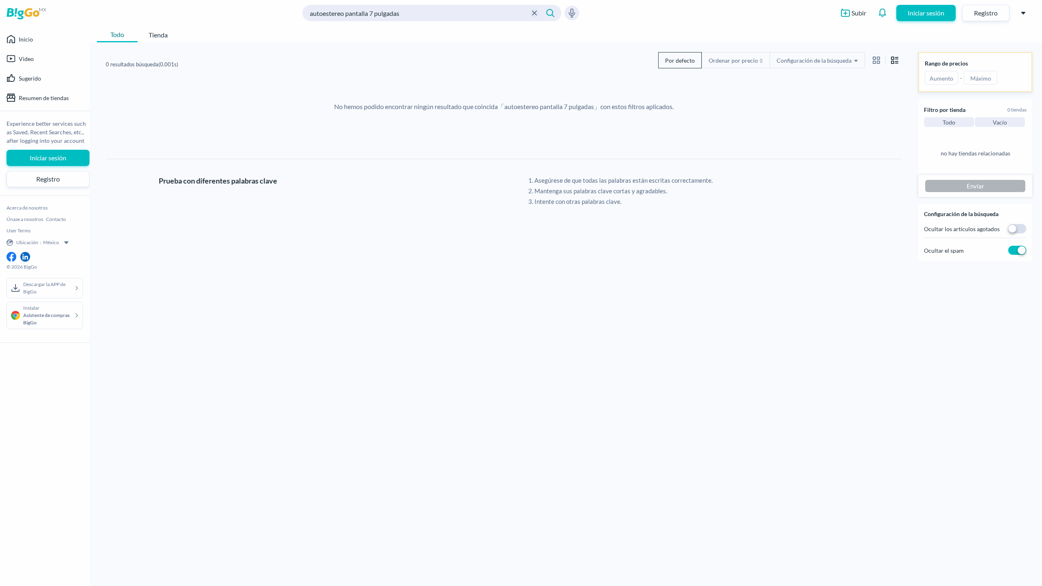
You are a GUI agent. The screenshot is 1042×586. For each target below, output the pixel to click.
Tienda (158, 35)
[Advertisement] (403, 271)
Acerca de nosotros (27, 208)
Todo (117, 34)
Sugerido (30, 78)
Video (26, 58)
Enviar (975, 186)
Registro (986, 13)
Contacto (56, 219)
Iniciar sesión (926, 13)
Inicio (26, 39)
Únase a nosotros (25, 219)
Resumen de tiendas (44, 97)
